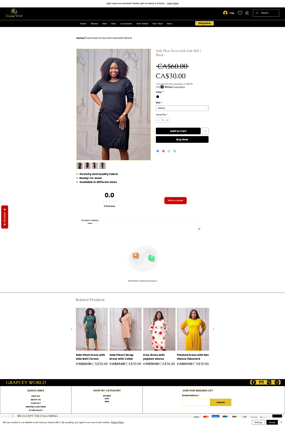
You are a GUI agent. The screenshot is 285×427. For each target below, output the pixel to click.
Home (80, 38)
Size (159, 102)
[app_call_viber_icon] (269, 382)
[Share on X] (174, 151)
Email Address (190, 395)
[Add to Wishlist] (205, 131)
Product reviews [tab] (90, 220)
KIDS (107, 398)
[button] (247, 13)
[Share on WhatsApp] (169, 151)
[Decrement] (158, 120)
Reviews (4, 217)
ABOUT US (36, 399)
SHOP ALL (35, 396)
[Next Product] (213, 329)
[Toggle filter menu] (199, 229)
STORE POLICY (36, 410)
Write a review (175, 200)
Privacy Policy (117, 422)
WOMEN (107, 396)
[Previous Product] (71, 329)
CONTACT (36, 403)
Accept (272, 422)
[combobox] (182, 108)
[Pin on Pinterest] (163, 151)
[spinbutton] (162, 120)
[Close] (281, 422)
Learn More (172, 3)
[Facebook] (253, 382)
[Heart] (240, 13)
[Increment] (167, 120)
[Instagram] (276, 382)
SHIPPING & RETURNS (36, 407)
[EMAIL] (261, 382)
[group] (142, 340)
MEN (107, 401)
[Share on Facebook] (158, 151)
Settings (258, 422)
